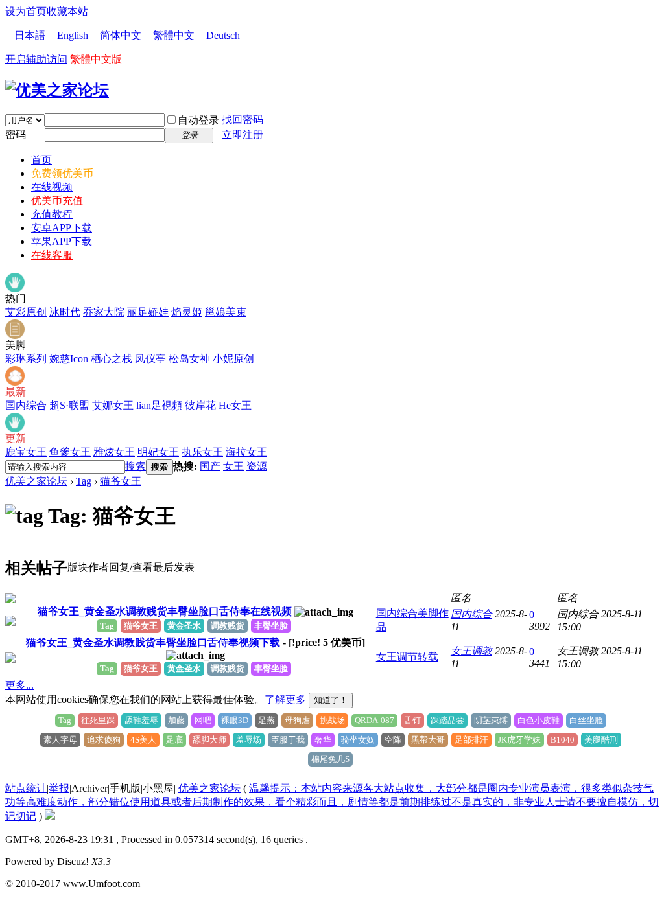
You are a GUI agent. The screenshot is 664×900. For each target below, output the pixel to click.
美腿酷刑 (601, 739)
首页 (41, 159)
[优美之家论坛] (57, 90)
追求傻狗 (104, 739)
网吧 (203, 720)
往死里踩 (98, 720)
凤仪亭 (150, 358)
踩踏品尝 (447, 720)
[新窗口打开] (10, 599)
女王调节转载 (407, 656)
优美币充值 (57, 200)
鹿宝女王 (26, 451)
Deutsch (223, 35)
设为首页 (26, 11)
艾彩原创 (26, 311)
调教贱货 (227, 625)
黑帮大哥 (428, 739)
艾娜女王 (113, 405)
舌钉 (412, 720)
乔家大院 (103, 311)
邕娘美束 (225, 311)
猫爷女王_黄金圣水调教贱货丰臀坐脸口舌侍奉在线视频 (165, 611)
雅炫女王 (114, 451)
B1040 (563, 739)
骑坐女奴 (358, 739)
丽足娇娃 (148, 311)
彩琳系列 (26, 358)
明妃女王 (158, 451)
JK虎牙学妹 (519, 739)
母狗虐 (297, 720)
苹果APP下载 (61, 241)
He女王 (235, 405)
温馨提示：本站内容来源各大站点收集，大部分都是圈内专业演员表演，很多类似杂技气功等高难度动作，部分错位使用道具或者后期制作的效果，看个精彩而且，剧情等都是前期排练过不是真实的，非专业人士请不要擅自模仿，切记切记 (332, 802)
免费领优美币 (62, 173)
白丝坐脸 (586, 720)
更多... (19, 685)
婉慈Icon (68, 358)
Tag (83, 481)
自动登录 (198, 120)
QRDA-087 (374, 720)
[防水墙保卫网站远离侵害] (50, 816)
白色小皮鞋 (538, 720)
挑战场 (332, 720)
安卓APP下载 (61, 227)
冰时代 (64, 311)
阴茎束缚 (491, 720)
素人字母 (60, 739)
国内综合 (26, 405)
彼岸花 (200, 405)
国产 (210, 466)
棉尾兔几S (330, 759)
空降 (393, 739)
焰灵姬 (186, 311)
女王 (233, 466)
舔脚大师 (209, 739)
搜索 (135, 466)
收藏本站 (67, 11)
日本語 (29, 35)
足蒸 (266, 720)
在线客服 (52, 254)
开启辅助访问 (36, 59)
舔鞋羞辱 (141, 720)
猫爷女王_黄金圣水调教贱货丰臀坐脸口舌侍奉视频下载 (153, 642)
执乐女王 (202, 451)
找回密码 (242, 119)
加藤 (176, 720)
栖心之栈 (111, 358)
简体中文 (120, 35)
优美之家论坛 (36, 481)
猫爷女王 (120, 481)
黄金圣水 (184, 625)
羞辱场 (248, 739)
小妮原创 (233, 358)
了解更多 (285, 699)
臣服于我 (288, 739)
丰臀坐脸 (271, 625)
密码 (15, 134)
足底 (174, 739)
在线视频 (52, 186)
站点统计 (26, 788)
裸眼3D (234, 720)
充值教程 (52, 214)
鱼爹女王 (70, 451)
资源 (256, 466)
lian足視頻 (159, 405)
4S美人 (143, 739)
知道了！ (331, 700)
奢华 (322, 739)
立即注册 (242, 134)
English (72, 35)
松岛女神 (189, 358)
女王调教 (471, 650)
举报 (59, 788)
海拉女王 (246, 451)
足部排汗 (471, 739)
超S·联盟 (69, 405)
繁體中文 (174, 35)
